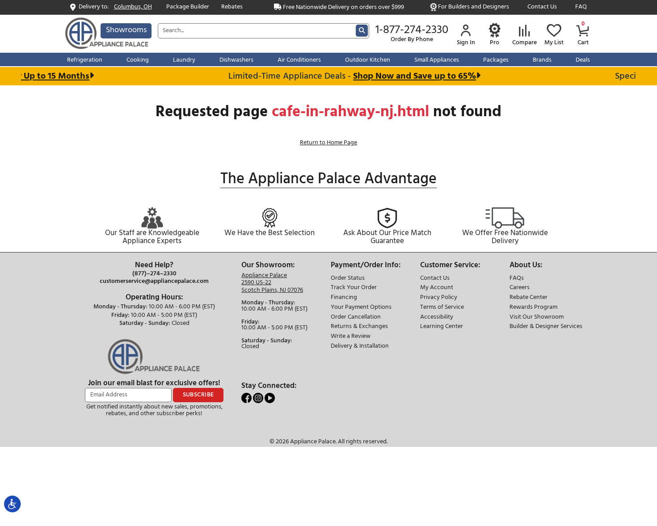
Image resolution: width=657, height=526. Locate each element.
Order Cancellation (356, 317)
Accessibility (436, 317)
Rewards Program (533, 307)
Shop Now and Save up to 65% (409, 76)
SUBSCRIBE (198, 395)
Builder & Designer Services (546, 327)
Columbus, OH (133, 7)
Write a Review (351, 336)
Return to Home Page (328, 142)
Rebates (232, 7)
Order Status (348, 278)
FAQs (517, 278)
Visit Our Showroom (537, 317)
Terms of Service (442, 307)
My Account (436, 288)
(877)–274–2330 (154, 274)
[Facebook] (247, 398)
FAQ (581, 7)
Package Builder (187, 7)
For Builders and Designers (473, 7)
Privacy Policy (438, 298)
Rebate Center (529, 298)
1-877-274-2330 (411, 30)
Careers (520, 288)
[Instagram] (259, 398)
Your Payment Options (361, 307)
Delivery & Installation (360, 346)
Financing (344, 298)
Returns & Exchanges (359, 327)
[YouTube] (270, 398)
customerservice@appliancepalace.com (154, 281)
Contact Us (542, 7)
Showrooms (126, 30)
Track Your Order (354, 288)
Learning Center (441, 327)
